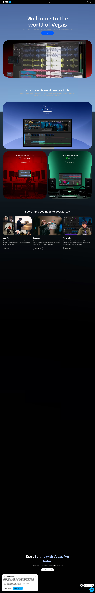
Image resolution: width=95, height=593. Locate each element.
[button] (44, 2)
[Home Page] (7, 2)
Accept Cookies (18, 588)
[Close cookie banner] (35, 577)
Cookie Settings (8, 588)
